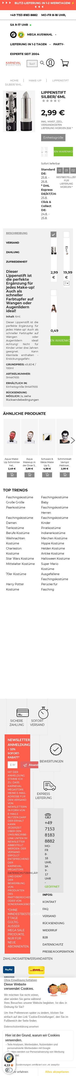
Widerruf (50, 930)
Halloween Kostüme (55, 558)
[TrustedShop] (17, 34)
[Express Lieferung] (50, 785)
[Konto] (50, 63)
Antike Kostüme (52, 553)
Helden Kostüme (53, 548)
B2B (45, 937)
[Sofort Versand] (43, 712)
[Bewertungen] (56, 749)
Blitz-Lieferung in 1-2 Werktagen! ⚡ (45, 3)
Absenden (33, 764)
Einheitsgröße (53, 137)
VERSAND (12, 242)
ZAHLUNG (12, 252)
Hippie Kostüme (52, 543)
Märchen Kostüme (54, 538)
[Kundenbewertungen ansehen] (51, 101)
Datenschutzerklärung (25, 872)
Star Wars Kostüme (20, 558)
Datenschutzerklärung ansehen (21, 1026)
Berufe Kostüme (17, 533)
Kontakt (49, 901)
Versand (49, 916)
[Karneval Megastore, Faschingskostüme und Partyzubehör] (13, 63)
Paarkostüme (15, 507)
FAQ (45, 909)
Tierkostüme (15, 528)
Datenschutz (53, 944)
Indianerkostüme (53, 533)
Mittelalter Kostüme (20, 564)
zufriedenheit (16, 261)
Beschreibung (17, 233)
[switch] (9, 1070)
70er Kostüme (16, 574)
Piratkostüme (51, 528)
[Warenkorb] (65, 63)
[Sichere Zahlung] (23, 712)
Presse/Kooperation (58, 951)
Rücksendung (53, 923)
